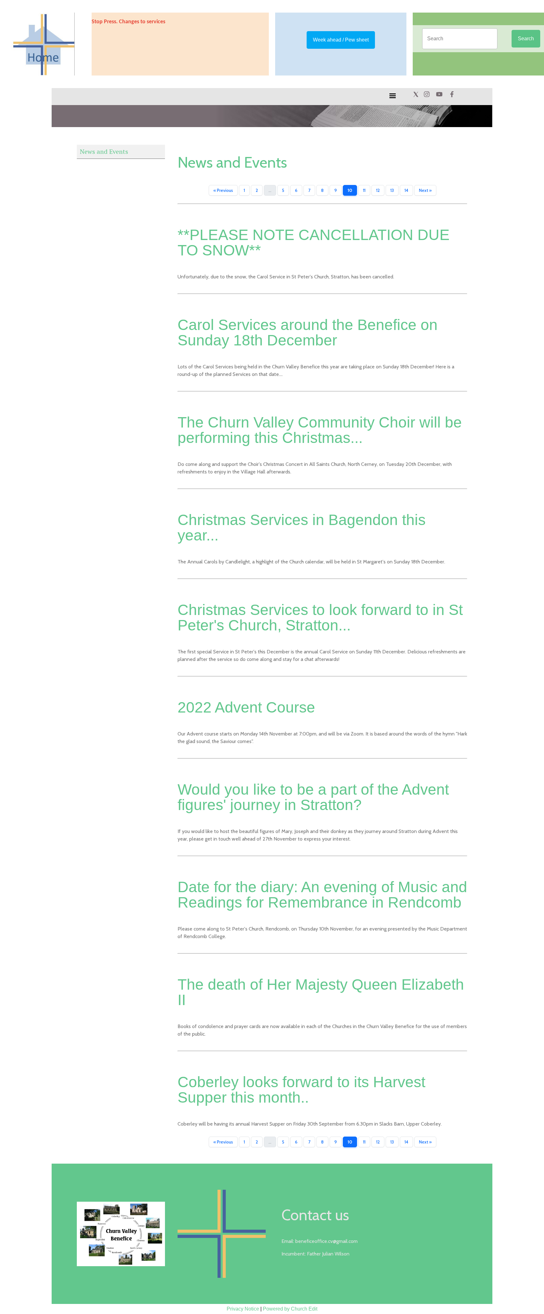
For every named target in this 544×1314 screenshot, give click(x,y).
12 (378, 190)
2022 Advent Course (246, 707)
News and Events (104, 151)
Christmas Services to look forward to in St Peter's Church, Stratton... (320, 617)
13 (392, 190)
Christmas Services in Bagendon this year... (302, 528)
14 (406, 190)
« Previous (223, 190)
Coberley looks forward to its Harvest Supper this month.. (301, 1090)
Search (526, 38)
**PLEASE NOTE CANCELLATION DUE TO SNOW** (314, 242)
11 (364, 190)
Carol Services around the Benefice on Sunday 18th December (308, 332)
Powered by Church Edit (290, 1308)
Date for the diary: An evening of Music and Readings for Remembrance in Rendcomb (322, 895)
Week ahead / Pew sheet (341, 39)
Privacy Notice (243, 1308)
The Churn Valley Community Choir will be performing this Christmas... (320, 430)
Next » (425, 190)
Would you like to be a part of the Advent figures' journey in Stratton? (313, 797)
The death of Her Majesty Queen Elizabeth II (321, 992)
